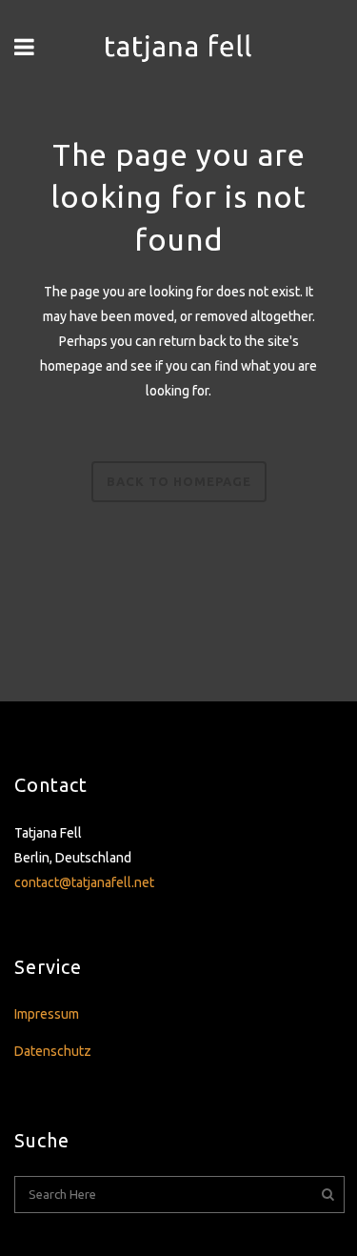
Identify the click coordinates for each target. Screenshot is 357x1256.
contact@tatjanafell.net (84, 882)
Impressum (46, 1014)
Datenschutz (52, 1051)
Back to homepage (179, 481)
